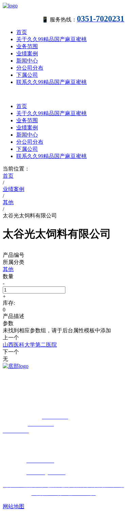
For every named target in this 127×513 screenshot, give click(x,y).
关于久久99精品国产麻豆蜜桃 (51, 39)
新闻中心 (27, 61)
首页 (21, 32)
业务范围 (27, 46)
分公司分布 (29, 68)
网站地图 (13, 506)
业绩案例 (27, 53)
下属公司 (27, 75)
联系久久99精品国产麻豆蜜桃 (51, 82)
